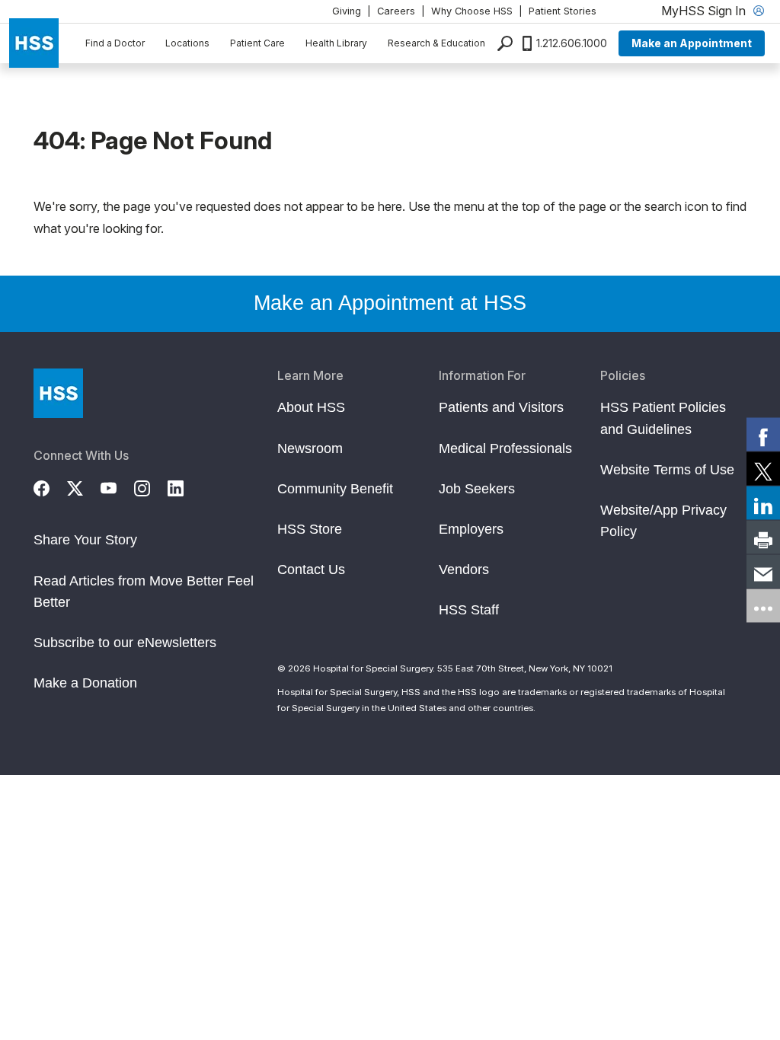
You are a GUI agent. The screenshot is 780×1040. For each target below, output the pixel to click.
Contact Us (311, 569)
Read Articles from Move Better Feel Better (144, 591)
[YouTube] (117, 485)
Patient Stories (562, 11)
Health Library (336, 43)
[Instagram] (151, 485)
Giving (346, 11)
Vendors (464, 569)
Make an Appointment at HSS (390, 303)
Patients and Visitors (501, 407)
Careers (396, 11)
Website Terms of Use (667, 469)
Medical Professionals (505, 448)
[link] (763, 434)
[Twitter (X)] (84, 485)
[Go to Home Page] (58, 393)
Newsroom (310, 448)
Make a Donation (85, 683)
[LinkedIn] (184, 485)
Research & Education (436, 43)
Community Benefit (335, 488)
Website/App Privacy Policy (663, 520)
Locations (187, 43)
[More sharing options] (763, 606)
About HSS (311, 407)
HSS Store (309, 529)
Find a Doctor (115, 43)
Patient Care (257, 43)
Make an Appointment (691, 43)
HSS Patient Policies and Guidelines (663, 418)
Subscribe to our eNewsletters (125, 642)
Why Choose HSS (472, 11)
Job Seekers (477, 488)
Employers (471, 529)
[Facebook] (50, 485)
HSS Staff (469, 609)
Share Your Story (85, 539)
